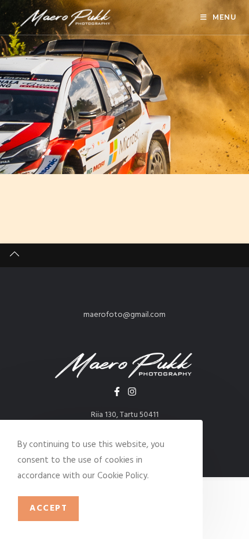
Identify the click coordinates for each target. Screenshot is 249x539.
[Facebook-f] (117, 391)
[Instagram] (132, 391)
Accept (48, 508)
